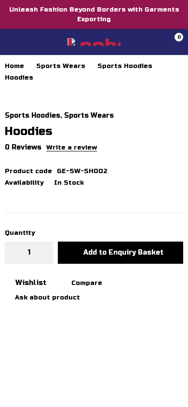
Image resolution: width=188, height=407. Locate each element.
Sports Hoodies (124, 66)
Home (14, 66)
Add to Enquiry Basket (123, 252)
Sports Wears (60, 66)
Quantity (20, 233)
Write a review (71, 147)
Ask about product (47, 297)
